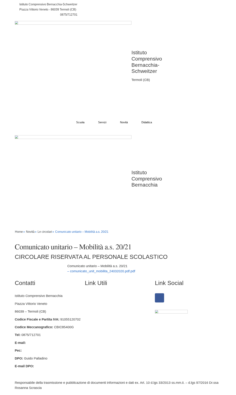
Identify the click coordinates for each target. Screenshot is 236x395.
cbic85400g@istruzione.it (36, 14)
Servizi (102, 122)
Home (19, 231)
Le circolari (45, 231)
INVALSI (91, 358)
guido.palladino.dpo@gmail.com (38, 371)
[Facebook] (159, 297)
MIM (88, 343)
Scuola (80, 122)
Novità (124, 122)
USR (88, 366)
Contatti (90, 304)
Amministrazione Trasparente (106, 296)
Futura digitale (95, 311)
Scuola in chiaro (96, 350)
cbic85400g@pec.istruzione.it (44, 350)
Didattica (146, 122)
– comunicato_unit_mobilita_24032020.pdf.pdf (101, 271)
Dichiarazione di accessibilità (106, 327)
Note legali (92, 335)
